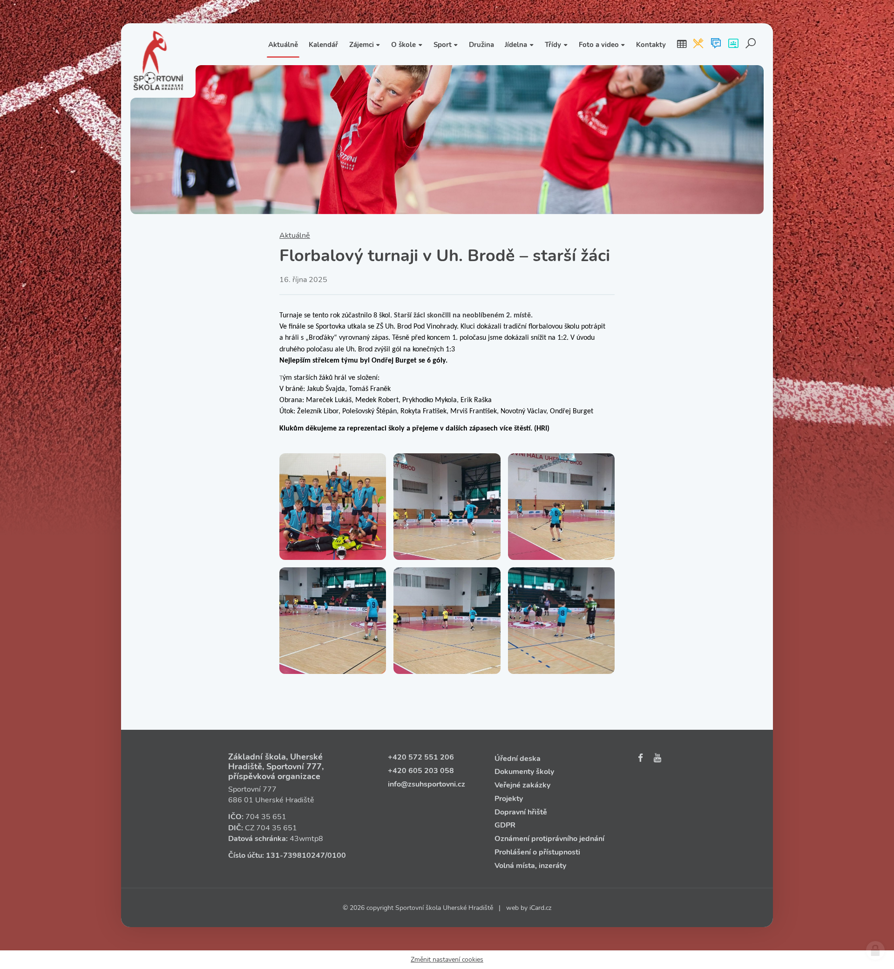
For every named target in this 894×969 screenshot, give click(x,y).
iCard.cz (540, 907)
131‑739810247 (295, 855)
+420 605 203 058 (421, 771)
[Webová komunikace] (716, 44)
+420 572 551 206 (421, 757)
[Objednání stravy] (698, 44)
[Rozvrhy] (681, 44)
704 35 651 (265, 817)
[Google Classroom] (733, 44)
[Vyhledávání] (750, 44)
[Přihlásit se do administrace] (875, 950)
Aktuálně (294, 235)
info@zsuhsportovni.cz (426, 784)
